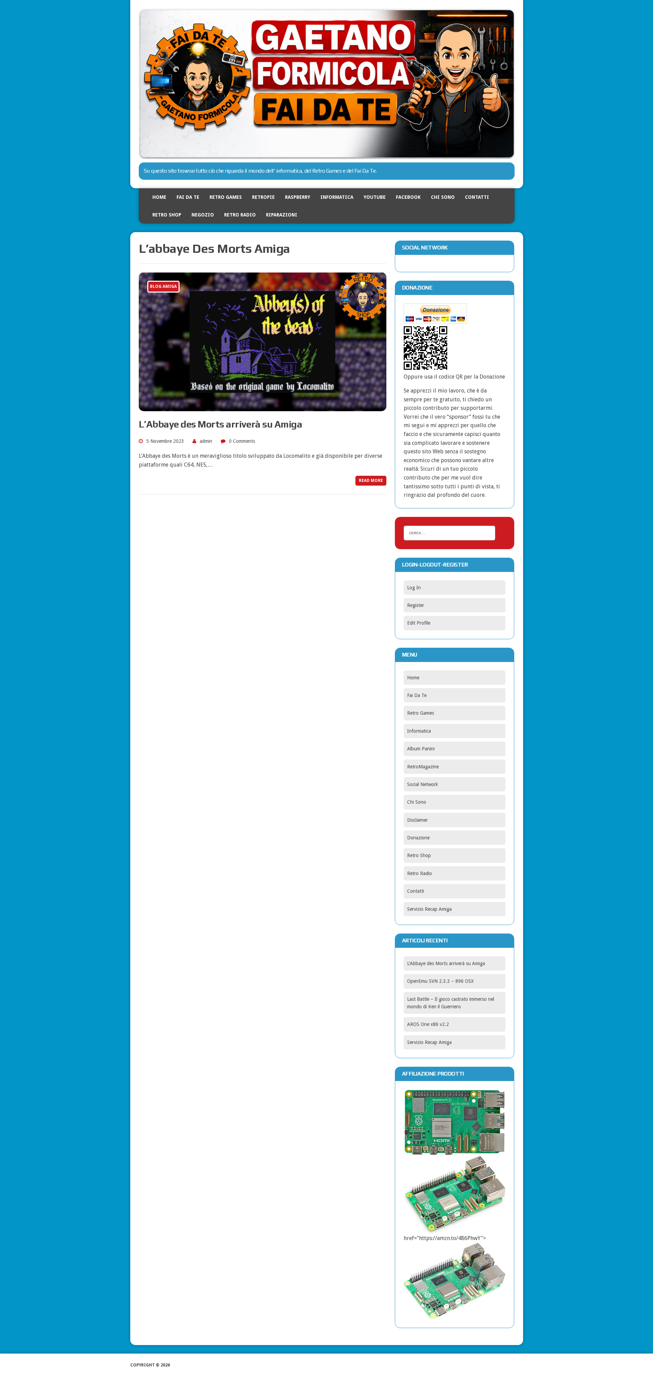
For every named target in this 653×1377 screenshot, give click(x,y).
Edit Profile (418, 623)
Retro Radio (240, 214)
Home (159, 197)
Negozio (202, 214)
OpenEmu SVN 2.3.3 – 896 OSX (440, 981)
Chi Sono (443, 197)
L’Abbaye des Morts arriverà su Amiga (220, 424)
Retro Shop (166, 214)
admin (206, 441)
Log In (414, 587)
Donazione (418, 837)
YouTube (375, 197)
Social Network (422, 784)
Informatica (336, 197)
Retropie (263, 197)
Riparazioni (281, 214)
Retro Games (226, 197)
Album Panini (421, 748)
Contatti (477, 197)
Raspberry (297, 197)
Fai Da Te (188, 197)
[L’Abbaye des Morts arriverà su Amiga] (262, 407)
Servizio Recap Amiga (429, 909)
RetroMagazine (423, 766)
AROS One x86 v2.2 (428, 1024)
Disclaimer (417, 820)
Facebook (408, 197)
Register (415, 605)
